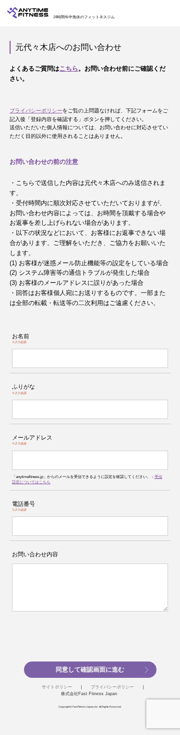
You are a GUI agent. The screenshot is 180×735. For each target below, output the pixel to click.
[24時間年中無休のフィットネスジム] (28, 16)
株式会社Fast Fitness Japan (89, 693)
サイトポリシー (57, 687)
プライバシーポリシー (36, 110)
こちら (69, 68)
